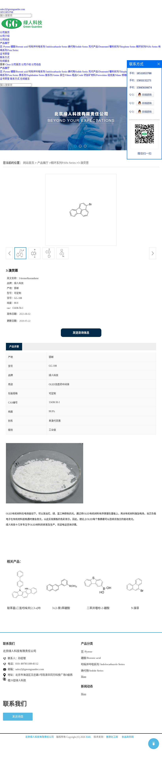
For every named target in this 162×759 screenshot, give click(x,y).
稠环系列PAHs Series (147, 46)
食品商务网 (128, 737)
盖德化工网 (112, 737)
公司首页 (16, 64)
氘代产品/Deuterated (99, 46)
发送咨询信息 (81, 332)
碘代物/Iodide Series (78, 46)
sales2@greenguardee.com (12, 9)
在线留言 (25, 78)
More (83, 676)
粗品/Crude (77, 75)
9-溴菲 (135, 608)
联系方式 (15, 78)
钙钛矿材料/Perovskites (95, 75)
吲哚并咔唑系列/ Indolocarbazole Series (47, 46)
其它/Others (66, 75)
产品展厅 (4, 68)
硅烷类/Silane (114, 75)
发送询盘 (17, 716)
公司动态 (36, 64)
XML (88, 737)
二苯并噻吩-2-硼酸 (98, 608)
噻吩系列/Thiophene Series (122, 46)
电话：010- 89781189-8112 (23, 663)
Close (8, 64)
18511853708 (6, 12)
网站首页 (28, 162)
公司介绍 (26, 64)
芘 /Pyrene (5, 46)
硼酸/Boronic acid (19, 46)
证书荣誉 (4, 78)
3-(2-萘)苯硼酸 (61, 608)
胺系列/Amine (52, 75)
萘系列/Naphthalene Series (32, 75)
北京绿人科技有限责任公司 (39, 737)
